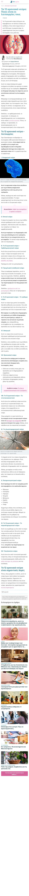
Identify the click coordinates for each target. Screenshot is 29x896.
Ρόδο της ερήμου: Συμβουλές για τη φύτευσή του (14, 767)
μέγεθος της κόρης (7, 260)
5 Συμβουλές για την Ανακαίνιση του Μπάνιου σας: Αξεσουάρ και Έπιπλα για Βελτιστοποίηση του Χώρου (14, 666)
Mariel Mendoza (18, 58)
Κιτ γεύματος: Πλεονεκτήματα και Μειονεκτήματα (13, 747)
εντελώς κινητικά (14, 120)
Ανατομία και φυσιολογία (10, 5)
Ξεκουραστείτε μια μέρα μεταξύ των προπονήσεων (14, 687)
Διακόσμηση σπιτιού (6, 619)
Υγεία (2, 5)
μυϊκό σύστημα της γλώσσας (10, 561)
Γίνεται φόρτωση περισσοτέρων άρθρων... (14, 773)
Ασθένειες (3, 725)
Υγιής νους (4, 705)
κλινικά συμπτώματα (7, 587)
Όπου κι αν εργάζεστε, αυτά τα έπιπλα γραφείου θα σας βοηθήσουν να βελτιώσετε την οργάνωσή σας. (14, 623)
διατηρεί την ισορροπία (14, 420)
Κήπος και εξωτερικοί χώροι (8, 765)
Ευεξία (2, 641)
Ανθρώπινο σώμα (5, 685)
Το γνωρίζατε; (4, 745)
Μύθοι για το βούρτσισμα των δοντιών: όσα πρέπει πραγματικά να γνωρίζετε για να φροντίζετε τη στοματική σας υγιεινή (14, 645)
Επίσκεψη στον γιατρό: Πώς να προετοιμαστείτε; (12, 727)
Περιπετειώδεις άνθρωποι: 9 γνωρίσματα (11, 707)
